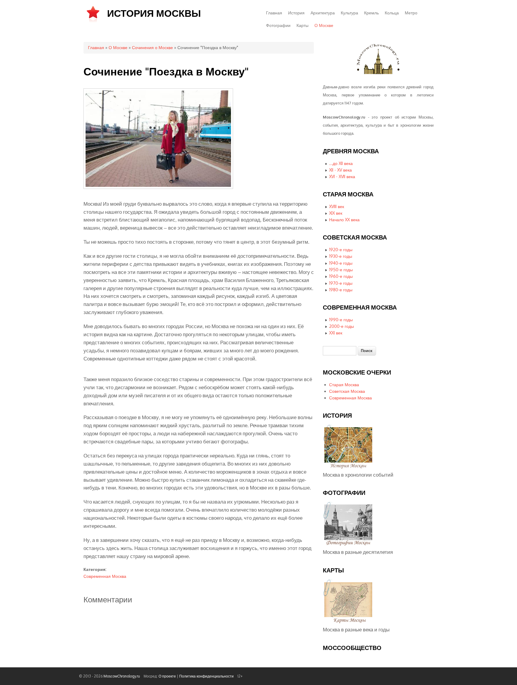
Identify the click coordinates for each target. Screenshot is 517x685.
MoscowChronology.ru (122, 676)
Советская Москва (347, 391)
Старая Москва (344, 384)
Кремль (371, 12)
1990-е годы (341, 319)
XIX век (335, 213)
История (296, 12)
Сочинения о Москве (152, 47)
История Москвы (154, 13)
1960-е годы (341, 276)
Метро (411, 12)
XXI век (335, 332)
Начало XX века (344, 219)
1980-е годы (340, 289)
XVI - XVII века (342, 176)
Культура (349, 12)
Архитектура (323, 12)
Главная (274, 12)
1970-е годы (340, 283)
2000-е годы (341, 326)
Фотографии (278, 25)
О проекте (167, 676)
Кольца (392, 12)
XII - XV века (340, 169)
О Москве (323, 25)
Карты (302, 25)
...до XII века (341, 163)
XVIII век (336, 206)
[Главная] (93, 22)
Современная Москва (104, 576)
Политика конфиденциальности (206, 676)
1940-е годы (340, 263)
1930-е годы (340, 256)
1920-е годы (340, 249)
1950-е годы (341, 269)
